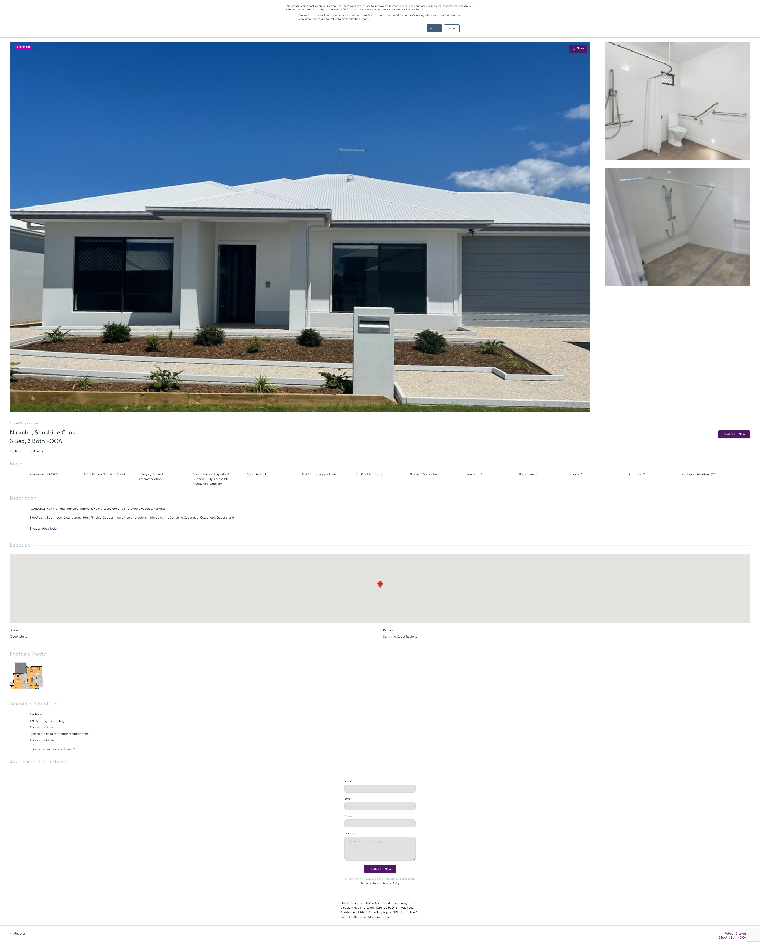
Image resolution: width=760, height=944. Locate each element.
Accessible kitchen (43, 740)
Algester (17, 933)
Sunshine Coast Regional (400, 636)
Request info (734, 433)
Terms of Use (368, 883)
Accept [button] (434, 28)
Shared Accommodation (24, 423)
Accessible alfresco (43, 727)
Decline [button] (451, 28)
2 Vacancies (23, 47)
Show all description (44, 528)
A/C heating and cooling (47, 721)
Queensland (19, 636)
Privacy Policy (391, 883)
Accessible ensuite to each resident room (59, 733)
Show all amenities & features (50, 749)
